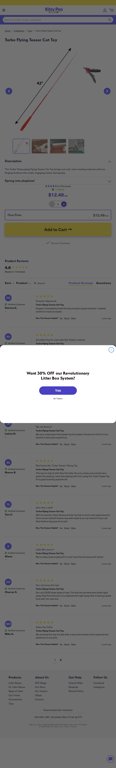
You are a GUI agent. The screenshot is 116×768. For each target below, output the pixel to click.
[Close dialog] (111, 349)
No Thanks (58, 398)
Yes (58, 390)
